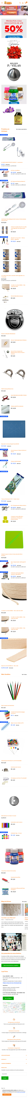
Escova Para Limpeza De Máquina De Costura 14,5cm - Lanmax (18, 353)
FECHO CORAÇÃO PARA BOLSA (8, 333)
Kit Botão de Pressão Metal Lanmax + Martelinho (17, 573)
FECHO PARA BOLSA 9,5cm (17, 296)
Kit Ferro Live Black (15, 170)
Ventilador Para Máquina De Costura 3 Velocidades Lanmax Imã (13, 219)
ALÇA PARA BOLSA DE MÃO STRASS (19, 395)
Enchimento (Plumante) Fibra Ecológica (18, 889)
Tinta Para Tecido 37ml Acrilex (8, 871)
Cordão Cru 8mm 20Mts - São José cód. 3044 (18, 628)
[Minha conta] (22, 3)
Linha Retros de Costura (16, 822)
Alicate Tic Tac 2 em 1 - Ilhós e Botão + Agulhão (18, 238)
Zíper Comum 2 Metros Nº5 (17, 723)
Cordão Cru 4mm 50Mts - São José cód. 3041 (12, 610)
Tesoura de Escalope (16, 461)
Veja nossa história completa (10, 965)
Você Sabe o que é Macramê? (8, 917)
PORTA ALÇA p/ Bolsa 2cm (7, 388)
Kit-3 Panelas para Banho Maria (18, 505)
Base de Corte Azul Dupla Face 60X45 (10, 444)
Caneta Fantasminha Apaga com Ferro (18, 712)
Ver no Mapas (8, 998)
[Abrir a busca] (20, 3)
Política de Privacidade (21, 1092)
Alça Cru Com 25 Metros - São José (9, 665)
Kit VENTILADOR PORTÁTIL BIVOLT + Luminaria (11, 162)
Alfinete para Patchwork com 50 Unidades (11, 760)
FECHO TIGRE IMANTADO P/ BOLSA (18, 340)
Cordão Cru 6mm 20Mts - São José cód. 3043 (18, 617)
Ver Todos (24, 674)
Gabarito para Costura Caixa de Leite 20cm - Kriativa (12, 554)
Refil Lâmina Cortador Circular (8, 815)
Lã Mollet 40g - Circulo (16, 833)
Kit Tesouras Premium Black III (18, 181)
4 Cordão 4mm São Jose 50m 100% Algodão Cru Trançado (13, 276)
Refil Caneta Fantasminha (7, 705)
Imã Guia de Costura (16, 767)
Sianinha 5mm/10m (15, 877)
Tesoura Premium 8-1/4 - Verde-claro (10, 499)
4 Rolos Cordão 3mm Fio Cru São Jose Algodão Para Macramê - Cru (19, 228)
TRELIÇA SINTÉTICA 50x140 (17, 406)
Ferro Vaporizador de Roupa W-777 (18, 562)
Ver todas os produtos (21, 129)
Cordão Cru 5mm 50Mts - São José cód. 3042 (18, 285)
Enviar (4, 1078)
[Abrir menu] (2, 2)
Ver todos (24, 901)
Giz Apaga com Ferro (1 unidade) (18, 778)
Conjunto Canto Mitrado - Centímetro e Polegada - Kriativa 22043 (17, 518)
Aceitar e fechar (6, 1094)
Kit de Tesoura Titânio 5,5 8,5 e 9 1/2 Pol (18, 451)
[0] (25, 3)
